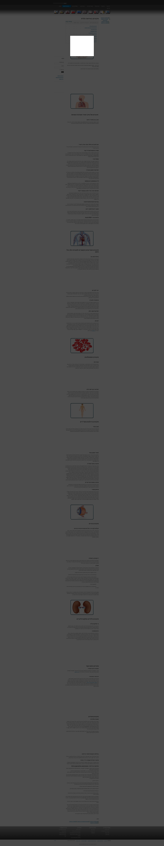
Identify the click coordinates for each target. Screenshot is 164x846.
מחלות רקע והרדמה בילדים (75, 837)
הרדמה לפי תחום (100, 840)
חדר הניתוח (93, 831)
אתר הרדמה (78, 829)
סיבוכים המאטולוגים (94, 31)
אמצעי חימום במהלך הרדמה (92, 682)
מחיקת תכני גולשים (62, 834)
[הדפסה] (70, 21)
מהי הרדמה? (107, 829)
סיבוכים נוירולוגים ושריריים (93, 32)
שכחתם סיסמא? (60, 75)
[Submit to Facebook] (94, 821)
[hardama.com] (104, 2)
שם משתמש (62, 62)
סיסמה (62, 65)
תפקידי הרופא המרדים (105, 831)
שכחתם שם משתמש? (59, 77)
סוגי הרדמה (107, 832)
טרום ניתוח (93, 829)
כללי (65, 836)
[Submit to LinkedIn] (94, 822)
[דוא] (67, 21)
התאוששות (93, 832)
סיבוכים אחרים (94, 39)
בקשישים (93, 330)
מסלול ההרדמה (83, 840)
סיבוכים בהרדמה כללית (93, 26)
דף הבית (105, 840)
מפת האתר (107, 834)
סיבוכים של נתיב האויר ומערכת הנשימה (91, 27)
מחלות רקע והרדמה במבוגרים (75, 832)
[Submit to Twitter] (73, 821)
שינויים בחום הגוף (94, 38)
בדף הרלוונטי (77, 672)
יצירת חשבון (61, 79)
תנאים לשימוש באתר (62, 829)
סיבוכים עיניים (95, 34)
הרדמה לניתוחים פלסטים (92, 840)
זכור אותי (62, 69)
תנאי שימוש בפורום (62, 832)
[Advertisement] (88, 79)
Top (55, 840)
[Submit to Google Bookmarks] (83, 821)
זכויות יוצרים (64, 831)
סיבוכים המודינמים (94, 29)
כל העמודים (95, 41)
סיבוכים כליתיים (94, 36)
